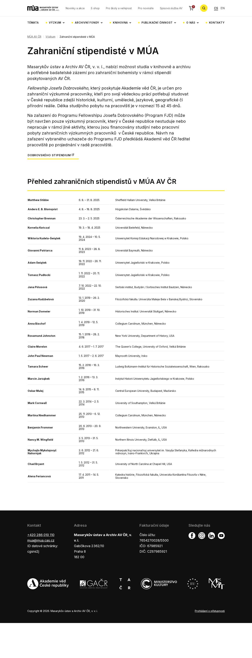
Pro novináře (146, 8)
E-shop (95, 8)
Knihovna (120, 22)
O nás (190, 22)
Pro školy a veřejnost (119, 8)
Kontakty (217, 22)
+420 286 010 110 (40, 535)
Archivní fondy (87, 22)
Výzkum (55, 22)
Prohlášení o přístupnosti (210, 610)
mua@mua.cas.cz (40, 540)
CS (216, 8)
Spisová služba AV (171, 8)
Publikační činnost (157, 22)
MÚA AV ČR (34, 36)
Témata (33, 22)
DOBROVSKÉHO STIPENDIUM (49, 155)
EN (223, 8)
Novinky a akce (75, 8)
